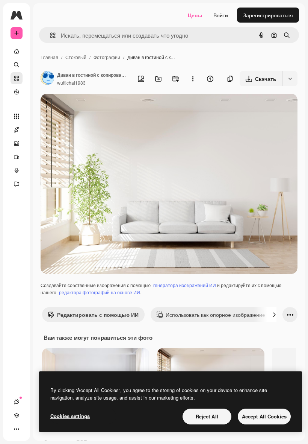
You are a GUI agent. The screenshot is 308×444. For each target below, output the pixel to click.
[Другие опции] (192, 78)
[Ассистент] (17, 184)
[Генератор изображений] (17, 143)
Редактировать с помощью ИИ (98, 314)
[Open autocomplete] (49, 35)
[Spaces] (17, 130)
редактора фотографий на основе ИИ (99, 292)
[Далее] (274, 314)
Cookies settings (70, 416)
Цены (195, 15)
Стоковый (75, 57)
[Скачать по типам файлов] (289, 78)
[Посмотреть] (17, 92)
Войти (220, 15)
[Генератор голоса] (17, 170)
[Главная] (17, 51)
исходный (91, 108)
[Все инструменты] (17, 116)
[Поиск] (17, 65)
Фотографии (107, 57)
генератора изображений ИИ (184, 285)
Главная (49, 57)
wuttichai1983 (71, 82)
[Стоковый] (17, 78)
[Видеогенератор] (17, 157)
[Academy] (17, 415)
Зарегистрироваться (268, 15)
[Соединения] (17, 402)
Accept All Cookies (264, 416)
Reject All (207, 416)
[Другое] (17, 429)
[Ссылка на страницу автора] (47, 78)
